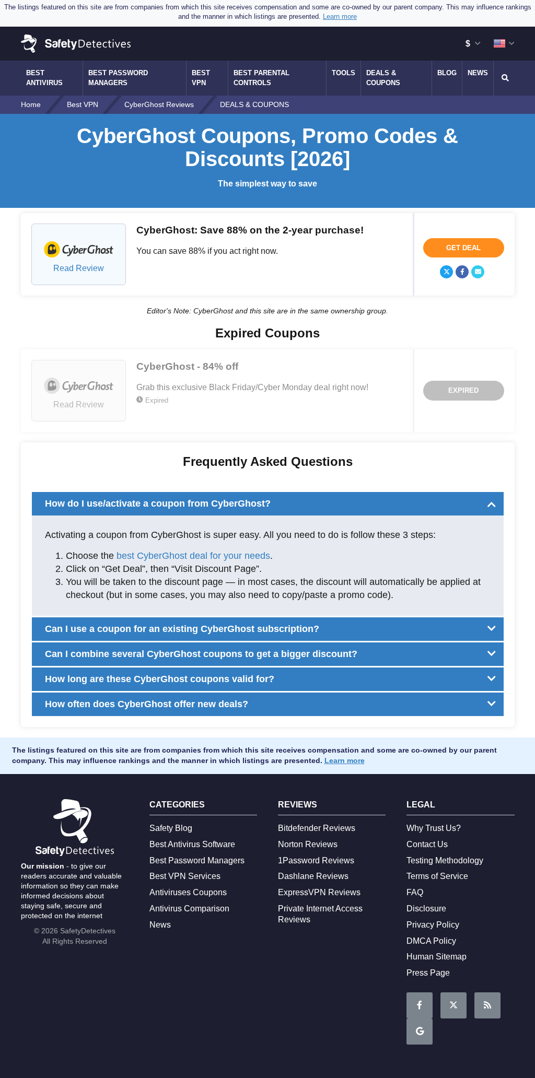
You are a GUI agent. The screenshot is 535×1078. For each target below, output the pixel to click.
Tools (343, 73)
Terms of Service (437, 876)
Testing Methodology (444, 860)
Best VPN (201, 77)
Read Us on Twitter (453, 1005)
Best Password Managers (118, 77)
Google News (419, 1031)
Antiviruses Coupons (188, 892)
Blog (447, 73)
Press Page (428, 972)
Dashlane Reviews (313, 876)
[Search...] (504, 78)
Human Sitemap (436, 956)
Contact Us (427, 844)
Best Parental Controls (261, 77)
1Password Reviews (316, 860)
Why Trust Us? (433, 828)
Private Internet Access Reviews (320, 914)
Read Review (78, 268)
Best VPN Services (184, 876)
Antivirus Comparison (189, 908)
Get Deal (463, 248)
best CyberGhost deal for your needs (193, 555)
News (478, 73)
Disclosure (426, 908)
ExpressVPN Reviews (319, 892)
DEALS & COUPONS (383, 77)
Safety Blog (170, 828)
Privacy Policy (432, 924)
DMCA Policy (431, 940)
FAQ (414, 892)
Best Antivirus (44, 77)
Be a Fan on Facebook (419, 1005)
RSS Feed (487, 1005)
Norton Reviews (308, 844)
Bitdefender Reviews (316, 828)
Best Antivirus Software (192, 844)
